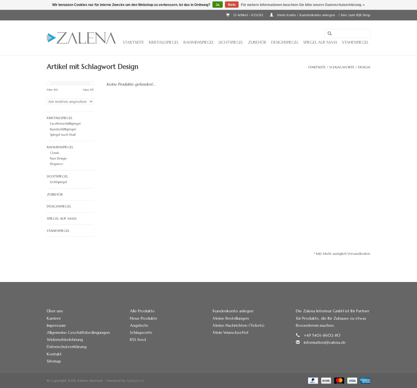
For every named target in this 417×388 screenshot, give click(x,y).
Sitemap (54, 361)
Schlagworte (341, 67)
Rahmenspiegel (199, 42)
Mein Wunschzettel (230, 332)
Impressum (56, 325)
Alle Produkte (142, 310)
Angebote (139, 325)
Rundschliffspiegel (63, 129)
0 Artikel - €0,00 (248, 15)
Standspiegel (355, 42)
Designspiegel (284, 42)
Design (364, 67)
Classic (55, 153)
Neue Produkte (143, 318)
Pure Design (58, 158)
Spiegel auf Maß (320, 42)
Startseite (133, 42)
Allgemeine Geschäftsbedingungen (78, 332)
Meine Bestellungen (231, 318)
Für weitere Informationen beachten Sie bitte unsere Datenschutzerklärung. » (303, 5)
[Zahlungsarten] (312, 380)
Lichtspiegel (231, 42)
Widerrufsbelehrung (65, 339)
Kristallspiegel (164, 42)
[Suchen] (329, 34)
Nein (231, 5)
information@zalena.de (325, 342)
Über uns (55, 310)
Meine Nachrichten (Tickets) (238, 325)
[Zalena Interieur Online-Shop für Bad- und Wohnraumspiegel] (81, 38)
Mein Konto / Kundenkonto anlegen (306, 15)
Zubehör (257, 42)
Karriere (54, 318)
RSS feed (138, 339)
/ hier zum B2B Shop (354, 15)
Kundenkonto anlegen (233, 310)
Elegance (56, 164)
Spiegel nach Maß (62, 135)
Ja (218, 5)
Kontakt (54, 354)
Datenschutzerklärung (67, 346)
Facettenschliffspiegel (65, 124)
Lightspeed (135, 380)
